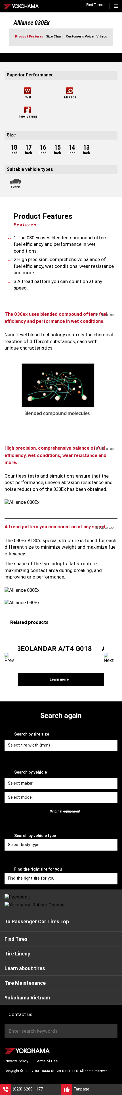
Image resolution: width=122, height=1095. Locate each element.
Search (112, 1031)
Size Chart (54, 36)
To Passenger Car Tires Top (37, 921)
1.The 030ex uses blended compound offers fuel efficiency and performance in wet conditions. (61, 244)
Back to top (104, 315)
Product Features (29, 36)
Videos (101, 36)
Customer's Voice (80, 36)
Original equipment (65, 811)
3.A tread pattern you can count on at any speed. (58, 285)
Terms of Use (46, 1061)
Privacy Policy (16, 1061)
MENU (116, 6)
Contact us (20, 1014)
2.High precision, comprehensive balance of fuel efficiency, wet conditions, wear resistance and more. (64, 266)
